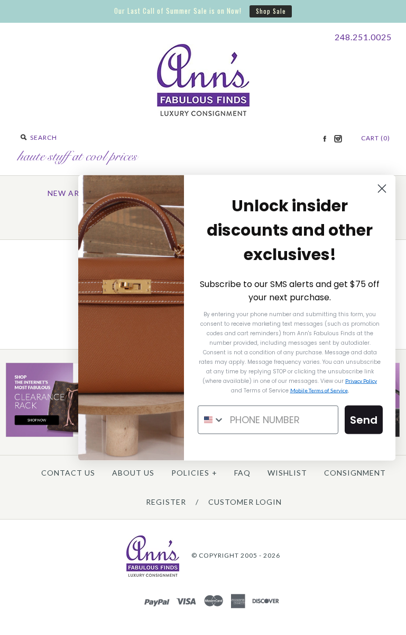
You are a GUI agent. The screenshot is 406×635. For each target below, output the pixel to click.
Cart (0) (375, 138)
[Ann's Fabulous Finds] (203, 113)
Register (166, 501)
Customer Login (245, 501)
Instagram (338, 139)
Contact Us (68, 472)
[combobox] (211, 419)
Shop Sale (271, 10)
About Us (133, 472)
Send (363, 419)
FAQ (242, 472)
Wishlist (287, 472)
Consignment (355, 472)
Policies (194, 472)
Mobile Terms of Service (319, 390)
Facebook (324, 139)
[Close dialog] (382, 188)
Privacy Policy (361, 380)
